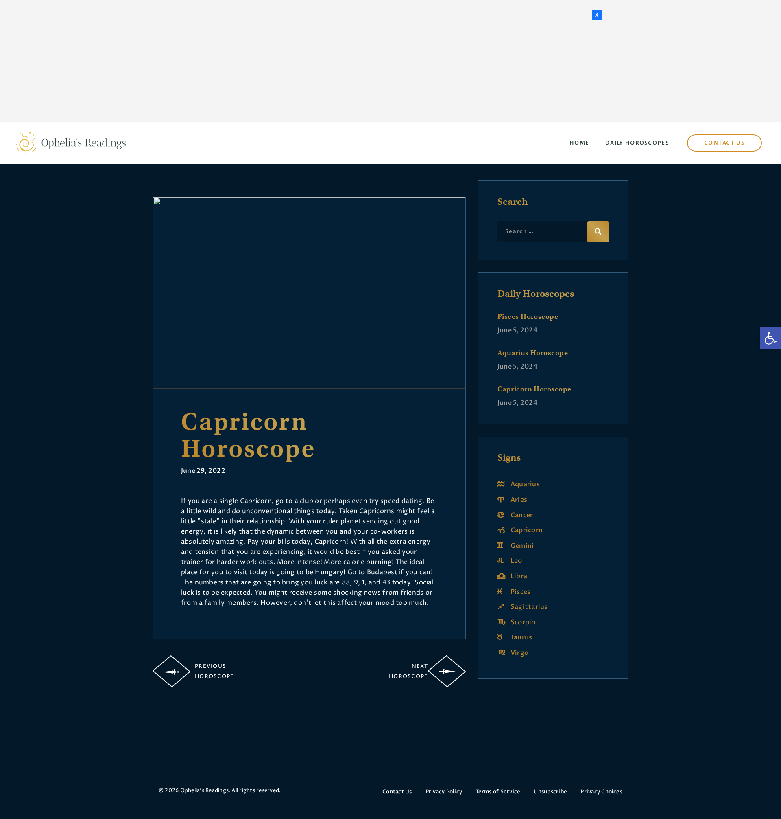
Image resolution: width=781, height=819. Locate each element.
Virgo (519, 652)
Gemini (522, 545)
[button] (770, 338)
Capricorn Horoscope (534, 388)
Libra (518, 576)
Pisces (520, 591)
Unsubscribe (550, 791)
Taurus (521, 637)
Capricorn (526, 530)
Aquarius (525, 484)
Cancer (521, 515)
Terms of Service (498, 791)
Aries (518, 499)
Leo (516, 560)
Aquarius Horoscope (532, 352)
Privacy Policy (443, 791)
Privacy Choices (601, 791)
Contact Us (397, 791)
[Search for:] (553, 230)
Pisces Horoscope (527, 316)
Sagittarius (529, 606)
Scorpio (523, 622)
